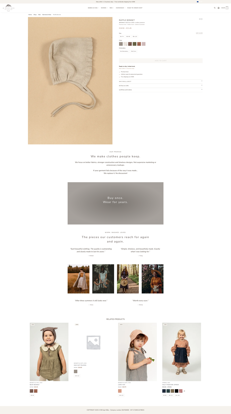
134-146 (177, 395)
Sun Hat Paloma (80, 365)
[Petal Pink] (180, 391)
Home (30, 14)
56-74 (122, 36)
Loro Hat (121, 385)
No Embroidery (124, 51)
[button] (224, 8)
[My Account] (218, 7)
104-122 (77, 376)
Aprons (164, 382)
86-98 (128, 36)
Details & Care (124, 86)
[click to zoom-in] (70, 80)
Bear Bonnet (34, 385)
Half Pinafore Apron (170, 385)
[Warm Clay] (35, 391)
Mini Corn (133, 51)
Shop (35, 14)
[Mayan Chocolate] (31, 391)
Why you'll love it (125, 81)
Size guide (199, 33)
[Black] (176, 391)
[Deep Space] (164, 391)
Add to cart (161, 61)
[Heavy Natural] (75, 371)
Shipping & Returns (125, 90)
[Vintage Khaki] (172, 391)
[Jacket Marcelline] (202, 19)
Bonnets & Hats (46, 14)
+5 (184, 391)
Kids (39, 14)
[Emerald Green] (168, 391)
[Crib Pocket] (200, 19)
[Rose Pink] (120, 391)
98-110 (135, 36)
